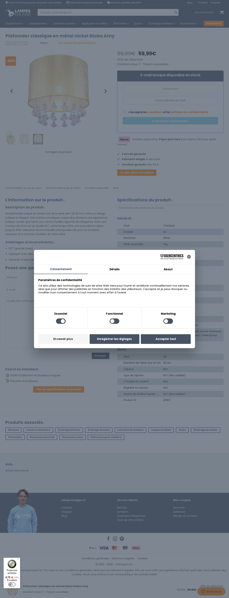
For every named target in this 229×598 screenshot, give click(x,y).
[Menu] (18, 560)
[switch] (12, 584)
